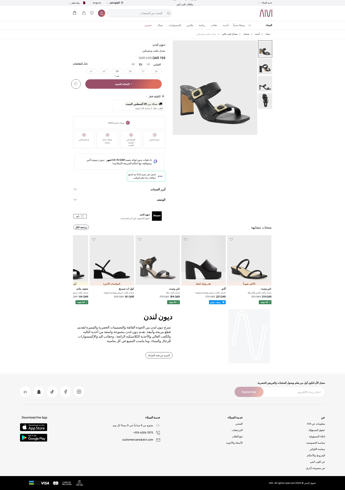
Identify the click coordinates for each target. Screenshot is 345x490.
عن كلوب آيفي (317, 461)
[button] (92, 13)
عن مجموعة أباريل (315, 468)
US (133, 64)
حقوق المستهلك (316, 430)
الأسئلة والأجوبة (234, 442)
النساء (269, 25)
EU (140, 64)
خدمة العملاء (267, 2)
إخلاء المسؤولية (317, 436)
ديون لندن (158, 44)
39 (117, 71)
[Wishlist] (75, 84)
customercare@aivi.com (137, 439)
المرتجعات (237, 430)
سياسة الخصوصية (315, 442)
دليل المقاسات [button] (80, 63)
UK (148, 64)
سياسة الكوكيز (317, 449)
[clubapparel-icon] (101, 13)
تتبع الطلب (237, 436)
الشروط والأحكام (316, 455)
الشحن (239, 423)
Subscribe (249, 392)
